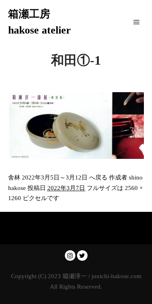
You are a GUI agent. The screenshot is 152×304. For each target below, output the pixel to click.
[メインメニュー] (136, 22)
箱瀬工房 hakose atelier (39, 22)
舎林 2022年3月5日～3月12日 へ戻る (57, 177)
